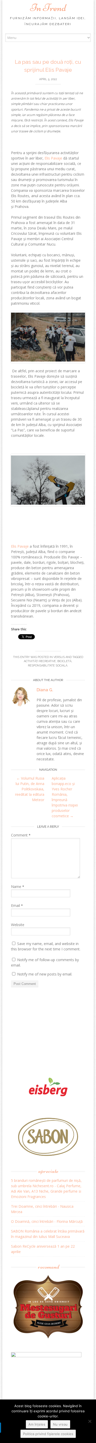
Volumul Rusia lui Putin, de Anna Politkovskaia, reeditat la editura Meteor (29, 789)
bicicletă (64, 661)
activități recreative (40, 661)
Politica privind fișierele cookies (48, 1434)
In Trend (48, 8)
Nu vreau (60, 1424)
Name (17, 886)
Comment (20, 835)
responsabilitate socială (47, 665)
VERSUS (59, 657)
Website (17, 924)
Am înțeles (36, 1424)
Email (17, 905)
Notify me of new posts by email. (44, 974)
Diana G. (45, 689)
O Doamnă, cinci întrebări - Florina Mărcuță (47, 1221)
